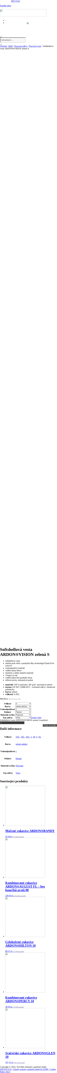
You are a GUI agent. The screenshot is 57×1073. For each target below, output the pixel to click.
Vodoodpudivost (7, 709)
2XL (18, 737)
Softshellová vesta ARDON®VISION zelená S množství (24, 720)
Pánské (19, 758)
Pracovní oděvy (20, 46)
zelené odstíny (22, 744)
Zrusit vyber (36, 717)
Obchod (3, 46)
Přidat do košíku (50, 725)
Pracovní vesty (35, 46)
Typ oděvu (7, 718)
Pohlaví (7, 712)
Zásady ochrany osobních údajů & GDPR (31, 1069)
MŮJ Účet (15, 1)
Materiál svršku (7, 715)
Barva (7, 706)
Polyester (19, 766)
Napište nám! (5, 6)
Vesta (18, 773)
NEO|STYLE (6, 1069)
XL (39, 737)
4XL (28, 737)
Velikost (7, 704)
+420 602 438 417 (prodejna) (19, 25)
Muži (10, 46)
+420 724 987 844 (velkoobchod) (21, 28)
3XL (23, 737)
